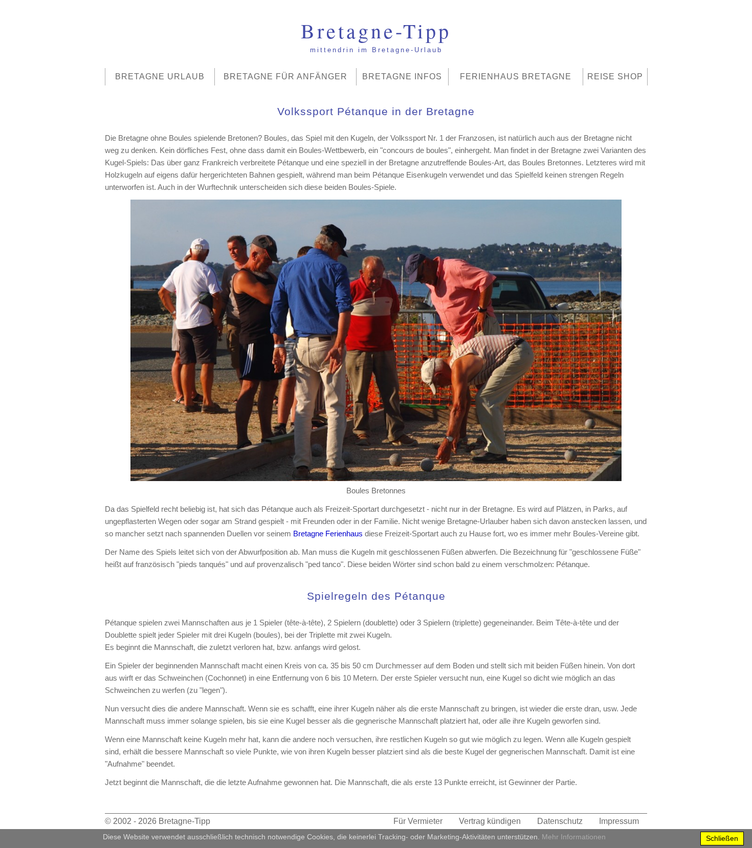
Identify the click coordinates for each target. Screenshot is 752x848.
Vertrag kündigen (490, 821)
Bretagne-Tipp (184, 821)
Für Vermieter (418, 821)
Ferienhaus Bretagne (515, 76)
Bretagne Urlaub (160, 76)
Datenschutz (560, 821)
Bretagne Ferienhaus (328, 533)
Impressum (619, 821)
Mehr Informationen (574, 837)
